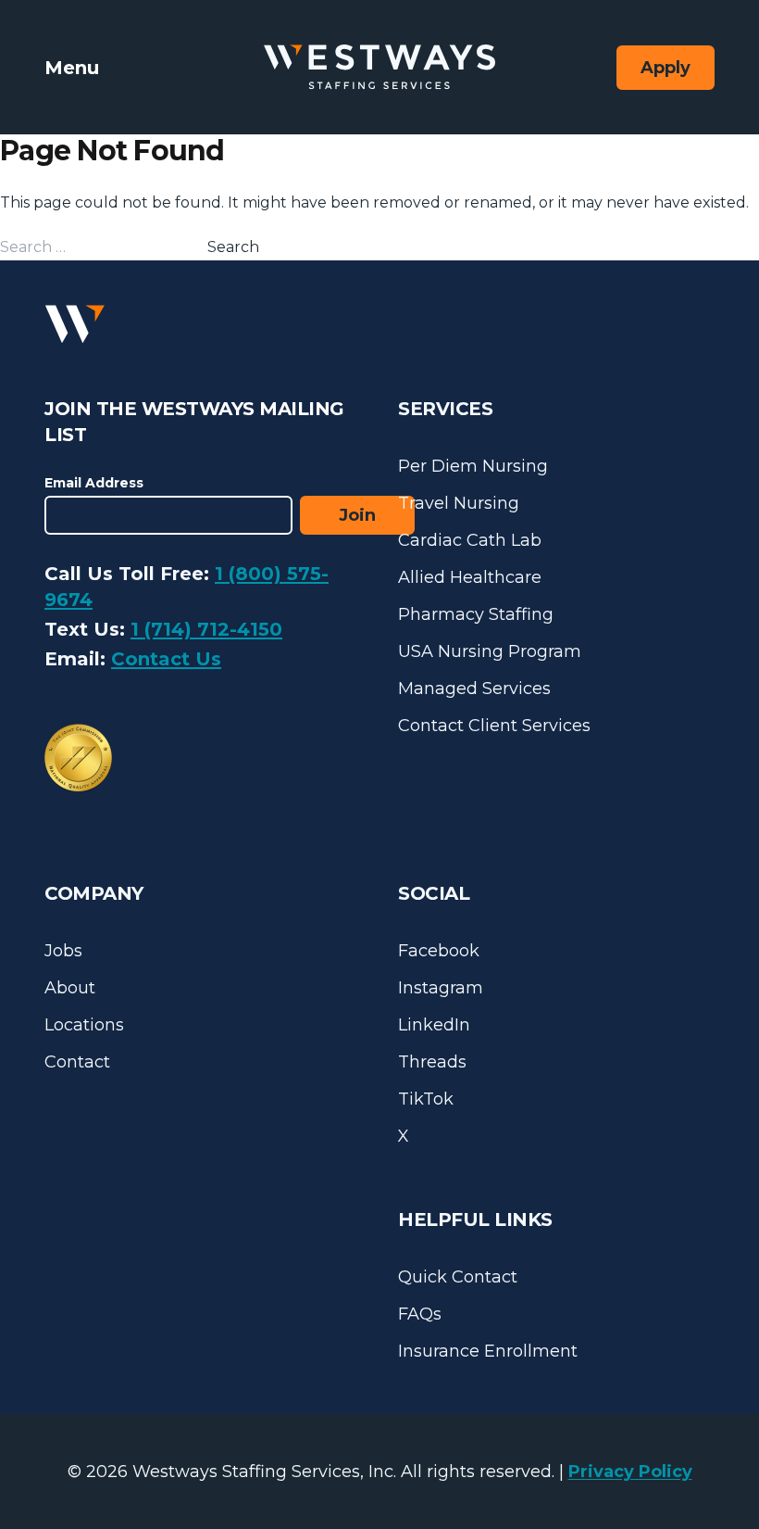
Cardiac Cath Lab (469, 540)
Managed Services (474, 688)
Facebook (438, 951)
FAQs (420, 1314)
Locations (84, 1025)
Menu (71, 68)
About (69, 988)
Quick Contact (457, 1277)
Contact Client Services (494, 725)
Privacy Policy (630, 1471)
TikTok (426, 1099)
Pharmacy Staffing (476, 614)
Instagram (440, 988)
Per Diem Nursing (473, 466)
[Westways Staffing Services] (379, 67)
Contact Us (166, 659)
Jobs (63, 951)
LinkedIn (434, 1025)
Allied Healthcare (469, 577)
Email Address (93, 482)
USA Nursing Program (489, 651)
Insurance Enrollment (488, 1351)
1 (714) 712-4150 (206, 629)
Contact (77, 1062)
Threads (432, 1062)
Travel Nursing (458, 503)
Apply (666, 67)
